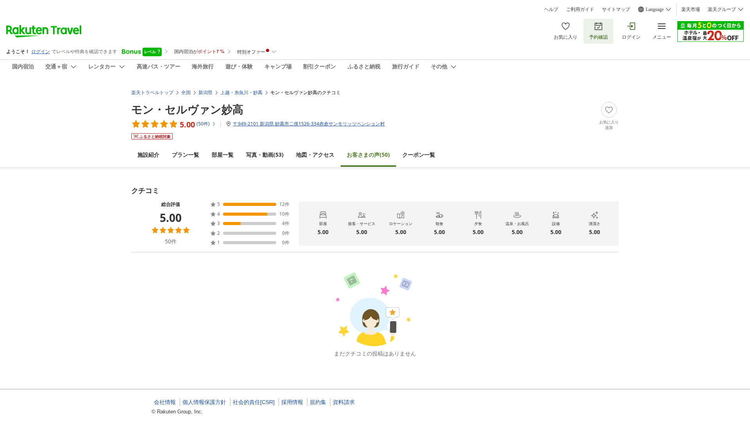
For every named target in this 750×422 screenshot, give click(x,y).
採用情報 (292, 402)
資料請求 (344, 402)
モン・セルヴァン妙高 (187, 109)
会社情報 (165, 402)
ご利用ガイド (580, 9)
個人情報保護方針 (204, 402)
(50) (368, 154)
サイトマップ (616, 9)
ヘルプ (551, 9)
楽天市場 (690, 9)
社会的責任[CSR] (254, 402)
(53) (265, 154)
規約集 (318, 402)
